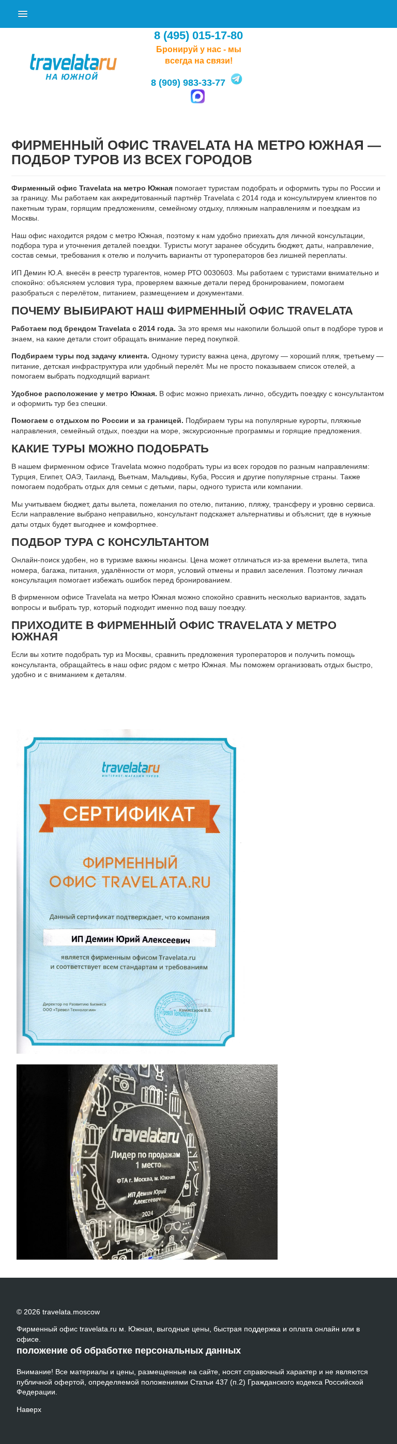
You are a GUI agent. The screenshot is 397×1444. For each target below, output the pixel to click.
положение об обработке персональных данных (129, 1350)
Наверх (29, 1409)
